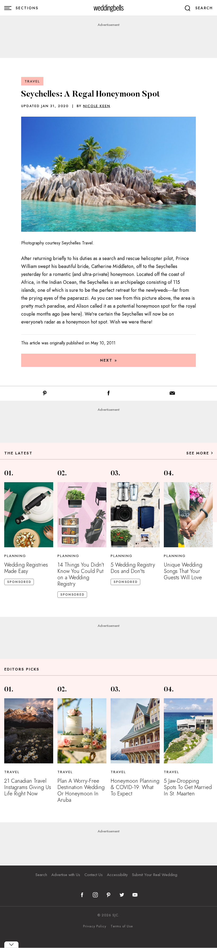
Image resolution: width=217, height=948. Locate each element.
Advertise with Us (65, 875)
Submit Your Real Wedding (154, 875)
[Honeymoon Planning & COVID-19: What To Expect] (135, 730)
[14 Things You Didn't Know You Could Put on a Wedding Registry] (81, 514)
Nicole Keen (96, 105)
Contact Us (93, 875)
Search (41, 875)
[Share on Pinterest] (44, 394)
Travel (32, 81)
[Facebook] (108, 394)
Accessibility (117, 875)
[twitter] (122, 895)
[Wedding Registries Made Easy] (28, 514)
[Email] (172, 394)
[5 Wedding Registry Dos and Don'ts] (135, 514)
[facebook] (82, 895)
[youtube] (135, 895)
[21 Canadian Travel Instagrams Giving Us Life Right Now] (28, 730)
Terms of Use (122, 926)
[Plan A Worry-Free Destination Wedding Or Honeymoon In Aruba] (81, 730)
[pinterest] (108, 895)
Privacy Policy (94, 926)
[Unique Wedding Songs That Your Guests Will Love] (188, 514)
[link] (109, 8)
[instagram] (95, 895)
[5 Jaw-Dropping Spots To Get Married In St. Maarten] (188, 730)
